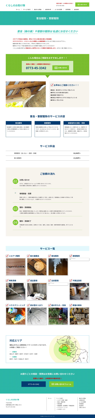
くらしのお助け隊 (12, 399)
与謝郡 (35, 354)
